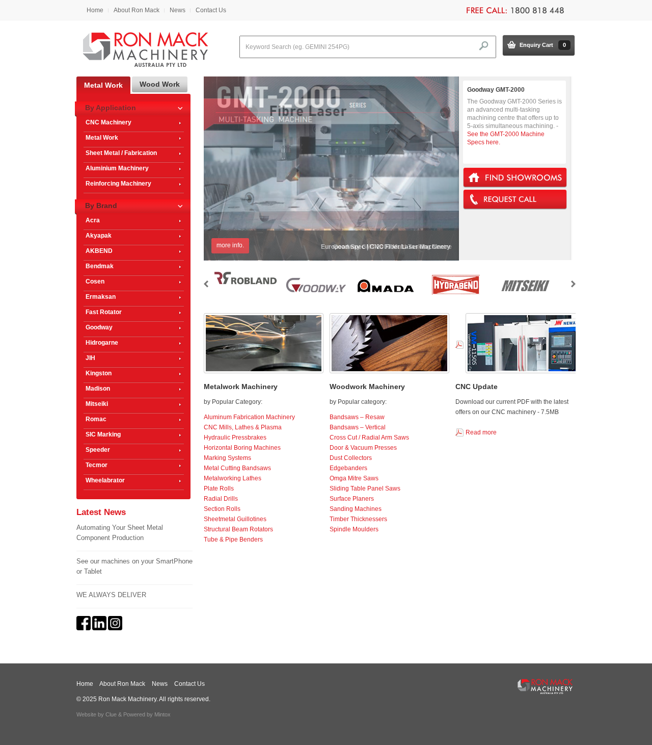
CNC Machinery (108, 122)
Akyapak (99, 235)
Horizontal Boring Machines (242, 447)
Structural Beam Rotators (238, 529)
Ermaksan (101, 296)
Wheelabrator (105, 480)
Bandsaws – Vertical (358, 427)
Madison (98, 388)
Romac (96, 419)
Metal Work (102, 137)
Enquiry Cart (543, 45)
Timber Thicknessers (358, 519)
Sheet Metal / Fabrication (121, 153)
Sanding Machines (356, 508)
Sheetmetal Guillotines (235, 519)
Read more (481, 432)
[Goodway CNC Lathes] (316, 295)
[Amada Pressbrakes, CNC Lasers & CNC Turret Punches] (386, 295)
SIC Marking (103, 434)
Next (573, 284)
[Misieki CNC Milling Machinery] (525, 295)
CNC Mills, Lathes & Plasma (243, 427)
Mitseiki (97, 403)
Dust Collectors (351, 457)
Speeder (98, 449)
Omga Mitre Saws (354, 478)
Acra (93, 220)
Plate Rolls (219, 488)
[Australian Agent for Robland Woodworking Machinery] (245, 284)
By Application (110, 108)
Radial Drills (221, 498)
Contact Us (211, 10)
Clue (111, 714)
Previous (206, 284)
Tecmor (96, 465)
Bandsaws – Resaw (357, 417)
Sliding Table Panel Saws (365, 488)
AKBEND (99, 250)
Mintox (162, 714)
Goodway (99, 327)
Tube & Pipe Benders (233, 539)
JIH (90, 358)
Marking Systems (227, 457)
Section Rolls (222, 508)
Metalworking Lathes (232, 478)
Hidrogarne (102, 342)
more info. (230, 245)
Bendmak (100, 266)
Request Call (515, 200)
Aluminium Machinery (117, 168)
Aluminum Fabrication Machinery (249, 417)
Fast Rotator (104, 312)
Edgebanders (348, 468)
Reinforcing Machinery (118, 183)
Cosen (95, 281)
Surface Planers (352, 498)
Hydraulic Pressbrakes (235, 437)
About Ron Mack (136, 10)
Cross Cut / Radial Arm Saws (369, 437)
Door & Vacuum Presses (363, 447)
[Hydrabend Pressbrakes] (455, 295)
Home (95, 10)
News (177, 10)
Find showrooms (515, 178)
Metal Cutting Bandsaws (237, 468)
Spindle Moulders (354, 529)
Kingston (99, 373)
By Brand (101, 205)
